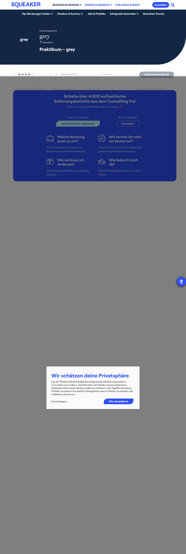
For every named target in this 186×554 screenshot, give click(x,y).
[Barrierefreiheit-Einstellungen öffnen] (181, 281)
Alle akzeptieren (118, 401)
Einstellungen (59, 401)
